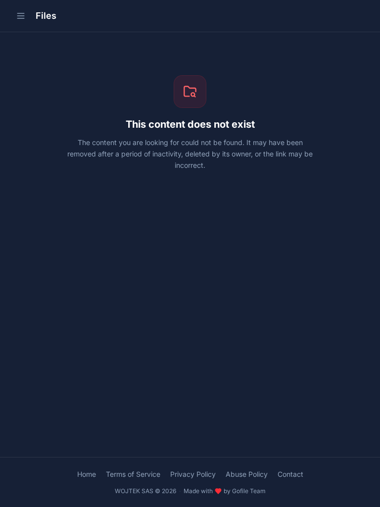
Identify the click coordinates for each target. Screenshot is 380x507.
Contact (290, 474)
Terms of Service (133, 474)
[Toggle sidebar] (21, 16)
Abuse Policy (247, 474)
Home (86, 474)
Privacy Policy (193, 474)
